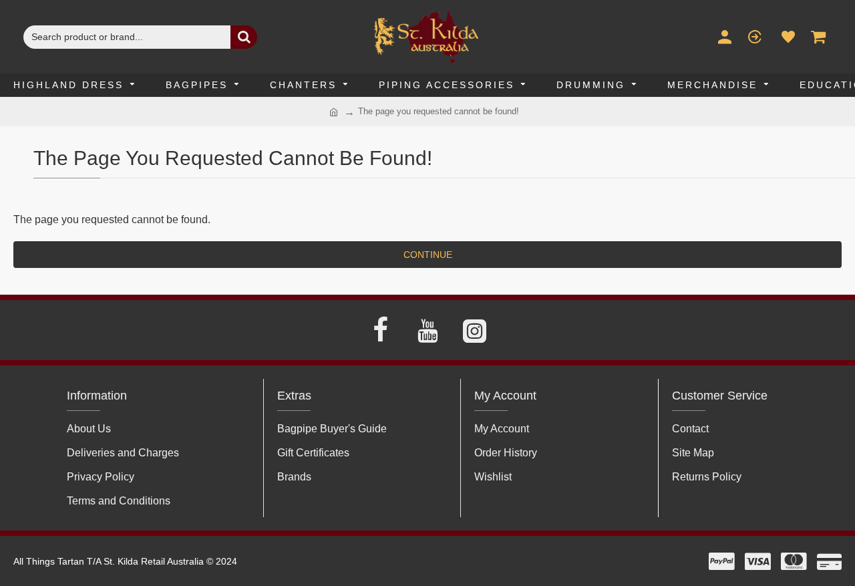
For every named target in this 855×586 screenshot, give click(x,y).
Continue (427, 254)
